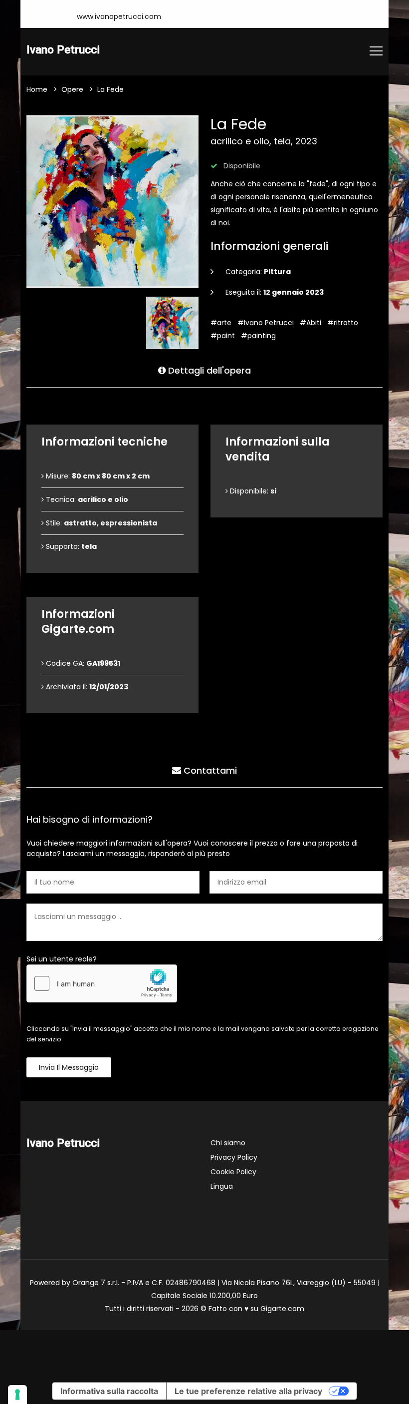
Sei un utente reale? (61, 959)
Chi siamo (227, 1143)
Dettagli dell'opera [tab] (208, 370)
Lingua (221, 1186)
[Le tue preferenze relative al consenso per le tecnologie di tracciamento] (17, 1394)
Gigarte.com (282, 1309)
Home (36, 89)
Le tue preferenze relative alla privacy (248, 1391)
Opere (72, 89)
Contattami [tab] (209, 770)
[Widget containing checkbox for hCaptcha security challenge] (101, 983)
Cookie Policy (233, 1172)
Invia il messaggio (69, 1067)
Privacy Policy (233, 1157)
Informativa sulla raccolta (109, 1391)
